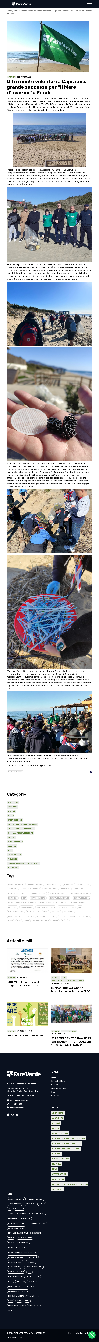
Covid (43, 893)
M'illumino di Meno (15, 912)
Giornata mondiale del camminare (22, 824)
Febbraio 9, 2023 (24, 77)
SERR (27, 921)
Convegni (33, 893)
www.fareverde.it (16, 1108)
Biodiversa (65, 889)
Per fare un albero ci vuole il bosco (23, 863)
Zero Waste (13, 868)
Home (53, 1077)
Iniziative (12, 846)
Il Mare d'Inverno (15, 842)
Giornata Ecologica (81, 898)
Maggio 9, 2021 (23, 978)
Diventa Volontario (59, 1088)
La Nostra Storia (58, 1081)
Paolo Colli (13, 859)
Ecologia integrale (58, 893)
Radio (10, 921)
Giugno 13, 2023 (59, 1034)
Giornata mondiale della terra (21, 902)
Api (88, 884)
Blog (53, 1092)
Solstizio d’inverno (41, 921)
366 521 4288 (15, 1104)
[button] (92, 1335)
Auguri (11, 816)
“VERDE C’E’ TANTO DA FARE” (25, 1035)
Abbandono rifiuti (35, 884)
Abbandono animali (16, 884)
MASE (45, 912)
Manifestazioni (33, 912)
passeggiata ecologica (46, 916)
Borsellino (78, 889)
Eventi (24, 898)
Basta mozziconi (15, 820)
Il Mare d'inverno (15, 772)
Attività (17, 11)
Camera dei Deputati (16, 893)
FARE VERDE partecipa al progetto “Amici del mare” (23, 984)
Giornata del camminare (59, 898)
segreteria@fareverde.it (19, 1100)
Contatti (55, 1096)
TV (63, 921)
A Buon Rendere (53, 884)
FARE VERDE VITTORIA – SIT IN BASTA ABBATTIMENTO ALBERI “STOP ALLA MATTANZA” (71, 1042)
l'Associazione (27, 907)
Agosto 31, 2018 (24, 1031)
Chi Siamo (55, 1085)
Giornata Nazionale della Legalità (52, 902)
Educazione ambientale (79, 893)
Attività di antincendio (30, 889)
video (70, 921)
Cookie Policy (86, 1333)
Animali (80, 884)
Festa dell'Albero (38, 898)
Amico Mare (68, 884)
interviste (12, 907)
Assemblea (12, 807)
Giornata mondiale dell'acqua (21, 829)
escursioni (12, 898)
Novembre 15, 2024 (60, 983)
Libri (80, 907)
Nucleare (56, 912)
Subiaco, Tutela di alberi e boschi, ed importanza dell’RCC (70, 989)
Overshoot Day (14, 855)
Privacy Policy (74, 1333)
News (10, 850)
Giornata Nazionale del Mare (20, 833)
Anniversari (13, 803)
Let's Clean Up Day (66, 907)
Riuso (19, 921)
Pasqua (29, 916)
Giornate (12, 837)
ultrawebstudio (15, 1337)
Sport (55, 921)
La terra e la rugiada (46, 907)
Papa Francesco (15, 916)
